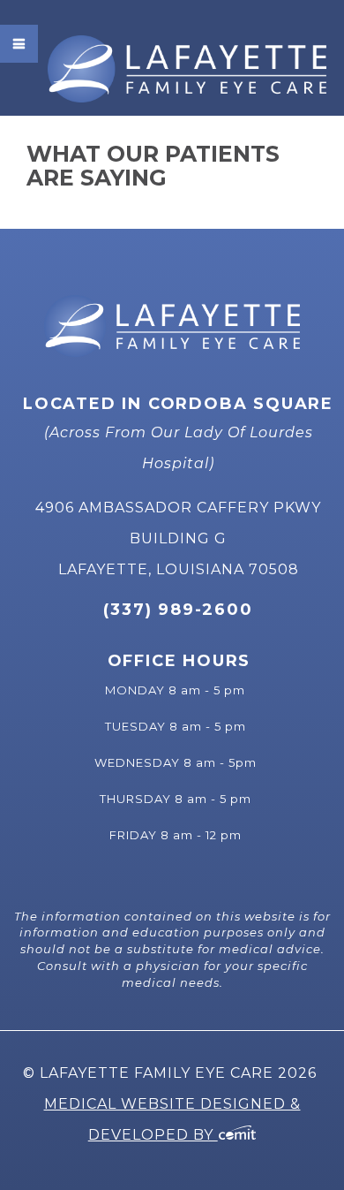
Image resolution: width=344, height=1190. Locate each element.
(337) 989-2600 (177, 609)
